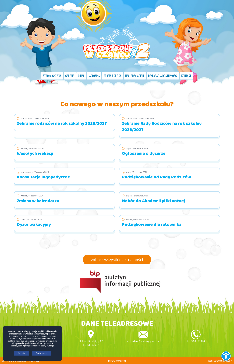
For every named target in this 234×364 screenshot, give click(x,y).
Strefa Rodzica (112, 76)
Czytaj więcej (41, 353)
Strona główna (52, 76)
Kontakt (186, 76)
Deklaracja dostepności (162, 76)
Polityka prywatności (117, 360)
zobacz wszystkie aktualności (117, 259)
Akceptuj (21, 353)
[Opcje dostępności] (226, 356)
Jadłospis (94, 76)
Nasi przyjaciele (134, 76)
